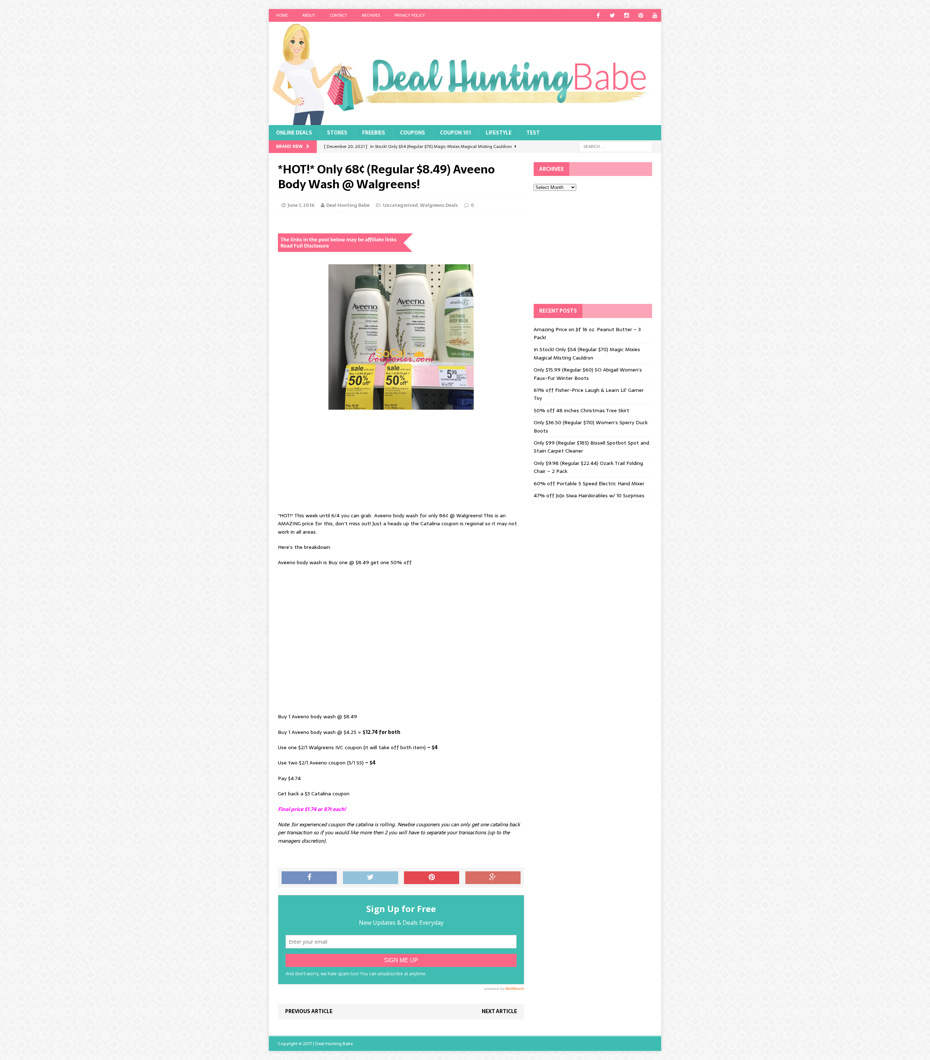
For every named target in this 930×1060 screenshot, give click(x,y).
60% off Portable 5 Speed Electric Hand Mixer (589, 483)
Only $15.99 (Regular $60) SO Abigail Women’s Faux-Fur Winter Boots (588, 374)
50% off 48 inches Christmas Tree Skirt (581, 410)
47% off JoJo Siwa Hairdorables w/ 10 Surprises (589, 495)
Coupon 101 (455, 133)
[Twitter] (612, 15)
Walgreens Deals (439, 205)
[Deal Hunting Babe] (465, 73)
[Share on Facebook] (309, 877)
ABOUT (308, 15)
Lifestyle (499, 133)
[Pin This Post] (431, 877)
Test (533, 133)
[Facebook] (598, 15)
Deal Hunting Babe (347, 205)
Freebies (373, 133)
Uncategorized (400, 205)
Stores (337, 133)
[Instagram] (626, 15)
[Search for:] (615, 146)
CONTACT (338, 15)
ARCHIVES (370, 15)
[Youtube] (654, 15)
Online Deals (294, 133)
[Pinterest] (640, 15)
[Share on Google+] (493, 877)
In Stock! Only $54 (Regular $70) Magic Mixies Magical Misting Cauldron (587, 353)
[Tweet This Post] (370, 877)
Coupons (412, 133)
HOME (282, 15)
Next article (499, 1011)
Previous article (308, 1011)
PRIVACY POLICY (410, 15)
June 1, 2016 (300, 205)
